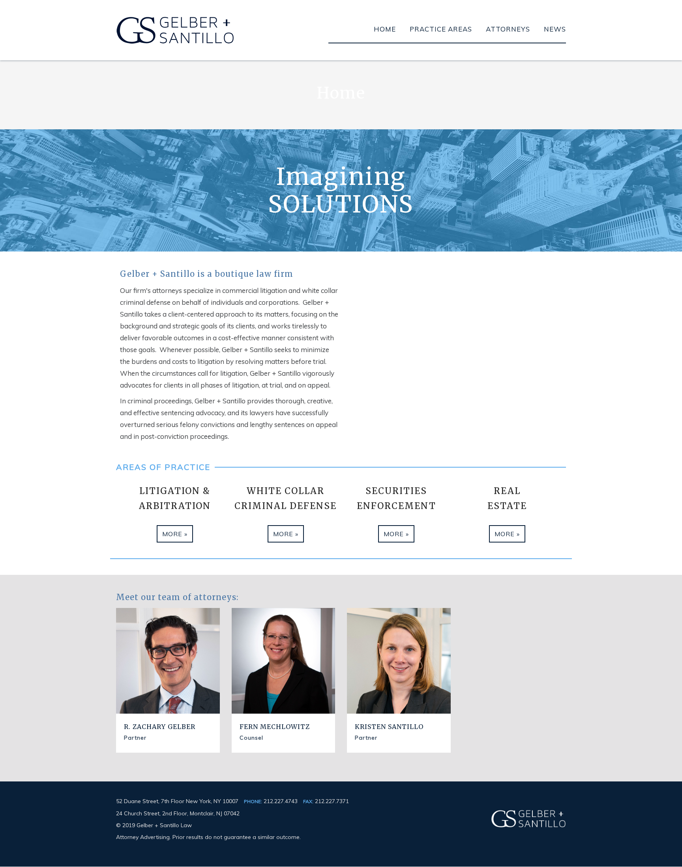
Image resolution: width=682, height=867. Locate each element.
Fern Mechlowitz (275, 727)
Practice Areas (441, 29)
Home (385, 29)
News (555, 29)
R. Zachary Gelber (159, 727)
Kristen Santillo (389, 727)
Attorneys (508, 29)
